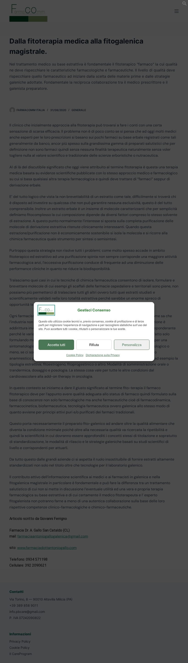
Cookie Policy (74, 355)
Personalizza (131, 344)
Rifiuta (94, 344)
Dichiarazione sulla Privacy (103, 355)
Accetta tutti (56, 344)
